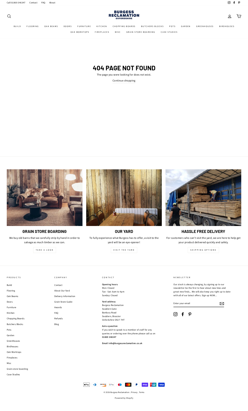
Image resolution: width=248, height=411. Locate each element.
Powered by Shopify (124, 398)
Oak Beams (51, 26)
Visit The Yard (123, 250)
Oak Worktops (80, 32)
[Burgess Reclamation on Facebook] (183, 314)
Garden (185, 26)
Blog (56, 324)
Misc (118, 32)
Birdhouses (226, 26)
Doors (68, 26)
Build (17, 26)
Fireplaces (102, 32)
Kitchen (102, 26)
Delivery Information (64, 296)
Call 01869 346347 (16, 2)
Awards (58, 307)
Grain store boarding (140, 32)
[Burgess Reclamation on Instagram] (175, 314)
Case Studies (169, 32)
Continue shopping (124, 80)
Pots (172, 26)
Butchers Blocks (152, 26)
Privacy (134, 392)
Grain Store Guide (63, 301)
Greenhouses (204, 26)
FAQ (43, 2)
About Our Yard (62, 290)
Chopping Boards (124, 26)
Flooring (32, 26)
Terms (141, 392)
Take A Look (45, 250)
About (52, 2)
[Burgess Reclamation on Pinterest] (190, 314)
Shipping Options (203, 250)
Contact (33, 2)
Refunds (58, 318)
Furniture (84, 26)
